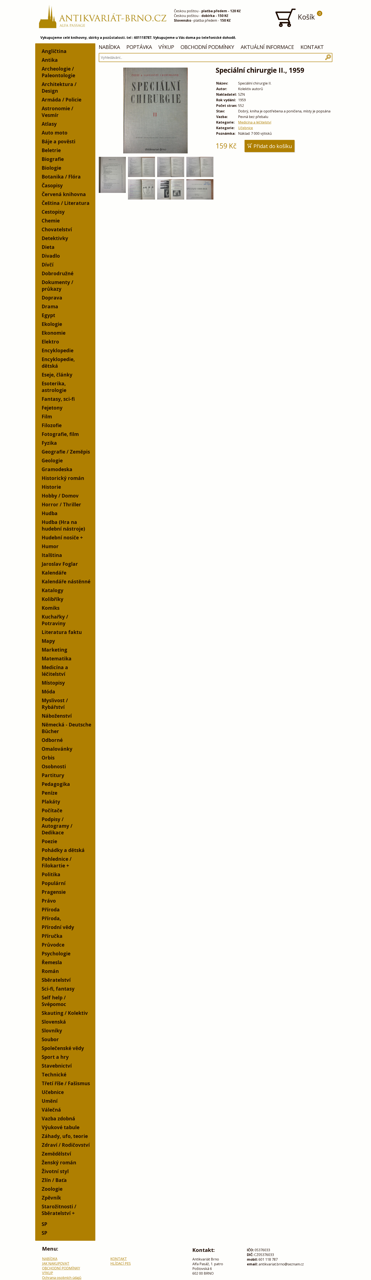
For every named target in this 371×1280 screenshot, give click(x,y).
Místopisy (53, 682)
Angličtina (54, 51)
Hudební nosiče (60, 537)
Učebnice (53, 1092)
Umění (50, 1101)
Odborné (52, 740)
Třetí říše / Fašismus (66, 1083)
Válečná (51, 1109)
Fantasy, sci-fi (58, 399)
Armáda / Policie (61, 99)
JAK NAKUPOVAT (55, 1263)
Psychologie (56, 953)
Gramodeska (57, 469)
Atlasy (49, 124)
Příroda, (51, 918)
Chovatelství (57, 229)
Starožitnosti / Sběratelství (59, 1209)
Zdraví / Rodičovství (66, 1145)
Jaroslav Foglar (60, 564)
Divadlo (51, 256)
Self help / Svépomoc (54, 1001)
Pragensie (54, 892)
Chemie (51, 220)
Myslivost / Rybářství (55, 703)
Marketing (54, 649)
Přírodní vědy (58, 927)
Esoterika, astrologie (54, 386)
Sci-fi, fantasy (58, 988)
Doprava (52, 297)
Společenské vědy (63, 1048)
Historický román (63, 478)
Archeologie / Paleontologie (58, 72)
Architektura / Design (59, 87)
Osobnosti (54, 766)
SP (44, 1224)
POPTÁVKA (139, 46)
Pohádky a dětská (63, 850)
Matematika (56, 658)
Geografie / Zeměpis (66, 451)
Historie (51, 487)
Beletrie (51, 150)
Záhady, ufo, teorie (65, 1136)
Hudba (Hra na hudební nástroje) (63, 525)
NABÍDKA (109, 46)
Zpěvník (51, 1197)
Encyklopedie (57, 350)
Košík (308, 16)
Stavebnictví (57, 1065)
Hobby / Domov (60, 495)
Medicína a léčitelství (55, 670)
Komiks (50, 608)
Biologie (51, 168)
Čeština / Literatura (66, 203)
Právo (49, 900)
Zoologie (52, 1189)
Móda (48, 691)
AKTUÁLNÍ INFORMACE (267, 46)
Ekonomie (53, 333)
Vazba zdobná (58, 1118)
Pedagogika (56, 784)
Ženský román (59, 1162)
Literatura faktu (62, 632)
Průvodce (53, 944)
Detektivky (55, 238)
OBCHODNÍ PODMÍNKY (207, 46)
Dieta (48, 247)
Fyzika (49, 443)
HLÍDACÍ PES (120, 1263)
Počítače (52, 810)
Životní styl (55, 1171)
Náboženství (57, 716)
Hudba (50, 513)
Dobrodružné (57, 273)
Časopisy (52, 185)
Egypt (48, 315)
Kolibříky (52, 599)
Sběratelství (56, 980)
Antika (50, 60)
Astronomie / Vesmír (57, 111)
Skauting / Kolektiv (65, 1013)
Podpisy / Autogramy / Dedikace (57, 826)
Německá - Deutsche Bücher (66, 728)
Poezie (49, 841)
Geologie (52, 460)
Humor (50, 546)
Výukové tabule (60, 1127)
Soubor (50, 1039)
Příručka (52, 936)
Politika (51, 874)
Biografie (53, 159)
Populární (53, 883)
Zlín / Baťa (54, 1180)
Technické (54, 1074)
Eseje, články (57, 374)
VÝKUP (166, 46)
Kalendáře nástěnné (66, 581)
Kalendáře (54, 572)
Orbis (48, 757)
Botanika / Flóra (61, 176)
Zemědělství (56, 1153)
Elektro (50, 341)
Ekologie (52, 324)
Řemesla (52, 962)
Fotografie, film (60, 434)
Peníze (49, 793)
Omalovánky (57, 749)
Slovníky (52, 1030)
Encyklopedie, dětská (58, 362)
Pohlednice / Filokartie (56, 862)
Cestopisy (53, 212)
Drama (50, 306)
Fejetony (52, 407)
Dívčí (47, 264)
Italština (52, 555)
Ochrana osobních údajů (61, 1277)
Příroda (51, 909)
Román (50, 971)
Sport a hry (55, 1057)
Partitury (53, 775)
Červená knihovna (64, 194)
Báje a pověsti (58, 141)
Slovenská (54, 1021)
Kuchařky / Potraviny (55, 620)
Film (47, 416)
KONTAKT (312, 46)
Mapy (48, 641)
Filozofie (52, 425)
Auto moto (54, 132)
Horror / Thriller (61, 504)
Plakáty (51, 801)
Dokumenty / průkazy (57, 285)
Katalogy (52, 590)
